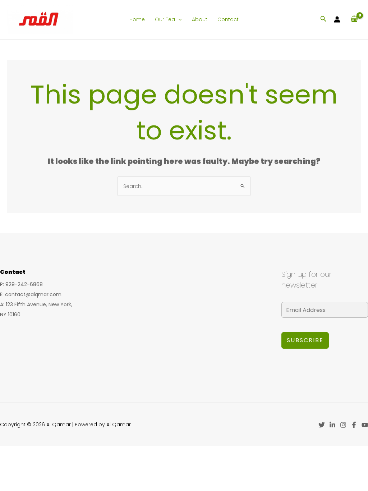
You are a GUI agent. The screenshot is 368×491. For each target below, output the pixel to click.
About (199, 19)
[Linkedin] (332, 425)
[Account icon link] (337, 19)
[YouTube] (365, 425)
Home (137, 19)
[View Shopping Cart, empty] (354, 19)
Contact (228, 19)
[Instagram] (343, 425)
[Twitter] (321, 425)
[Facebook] (354, 425)
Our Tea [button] (165, 19)
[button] (178, 19)
